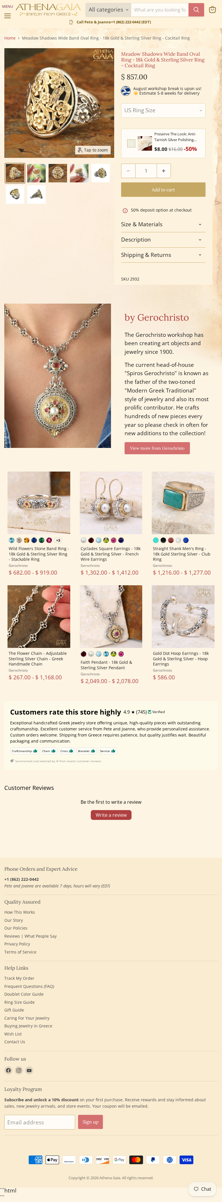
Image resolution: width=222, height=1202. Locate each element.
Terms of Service (20, 952)
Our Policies (15, 928)
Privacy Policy (17, 944)
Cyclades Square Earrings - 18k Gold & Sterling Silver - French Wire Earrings (110, 554)
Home (10, 38)
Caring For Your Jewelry (26, 1018)
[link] (145, 143)
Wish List (13, 1034)
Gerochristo (18, 565)
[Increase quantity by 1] (164, 171)
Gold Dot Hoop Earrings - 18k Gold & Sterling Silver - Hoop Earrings (181, 658)
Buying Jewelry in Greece (28, 1026)
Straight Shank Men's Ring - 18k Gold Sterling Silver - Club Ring (181, 554)
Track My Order (19, 978)
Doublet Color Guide (24, 994)
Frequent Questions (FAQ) (29, 986)
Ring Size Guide (19, 1002)
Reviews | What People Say (30, 936)
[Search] (196, 9)
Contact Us (14, 1041)
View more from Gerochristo (157, 448)
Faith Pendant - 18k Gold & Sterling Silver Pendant (106, 664)
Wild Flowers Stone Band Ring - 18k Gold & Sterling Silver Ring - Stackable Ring (39, 554)
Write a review (111, 815)
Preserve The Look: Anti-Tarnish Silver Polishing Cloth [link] (175, 137)
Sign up (90, 1122)
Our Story (13, 920)
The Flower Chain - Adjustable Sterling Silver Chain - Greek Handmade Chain (38, 658)
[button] (15, 173)
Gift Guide (14, 1010)
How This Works (19, 912)
